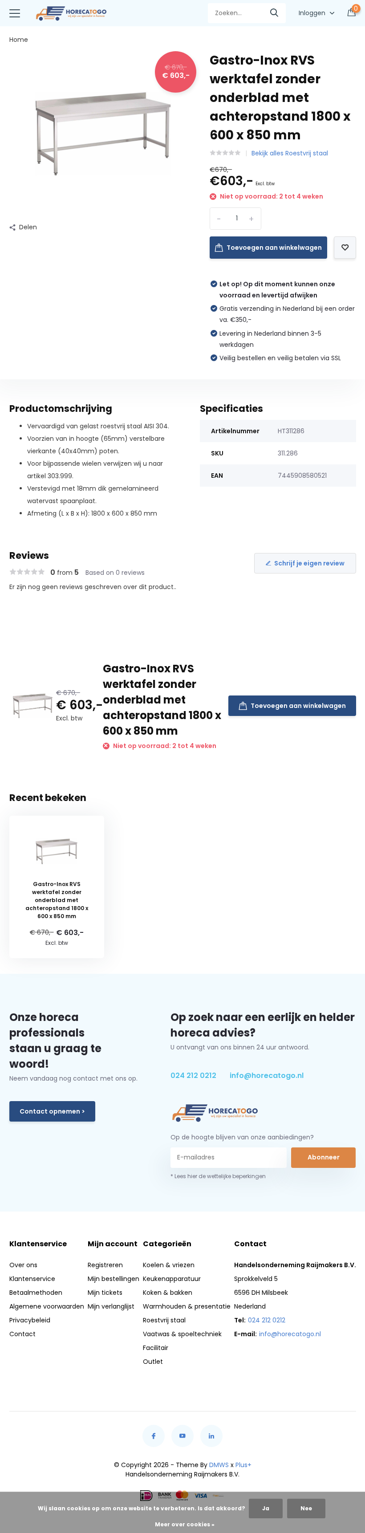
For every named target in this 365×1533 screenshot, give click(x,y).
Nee (306, 1508)
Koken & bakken (167, 1292)
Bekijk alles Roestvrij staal (289, 153)
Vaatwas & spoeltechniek (182, 1334)
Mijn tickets (105, 1292)
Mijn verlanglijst (111, 1306)
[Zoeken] (275, 13)
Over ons (23, 1265)
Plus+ (243, 1464)
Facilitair (155, 1347)
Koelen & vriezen (169, 1265)
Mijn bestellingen (113, 1278)
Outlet (153, 1361)
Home (18, 39)
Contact (22, 1334)
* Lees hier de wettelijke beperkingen (218, 1176)
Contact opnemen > (52, 1111)
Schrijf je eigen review (309, 563)
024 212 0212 (193, 1075)
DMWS (219, 1464)
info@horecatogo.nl (267, 1075)
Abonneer (324, 1157)
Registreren (105, 1265)
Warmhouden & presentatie (187, 1306)
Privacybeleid (29, 1320)
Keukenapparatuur (172, 1278)
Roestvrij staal (164, 1320)
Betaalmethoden (35, 1292)
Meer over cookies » (185, 1524)
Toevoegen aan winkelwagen (274, 247)
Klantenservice (32, 1278)
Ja (265, 1508)
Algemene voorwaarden (46, 1306)
